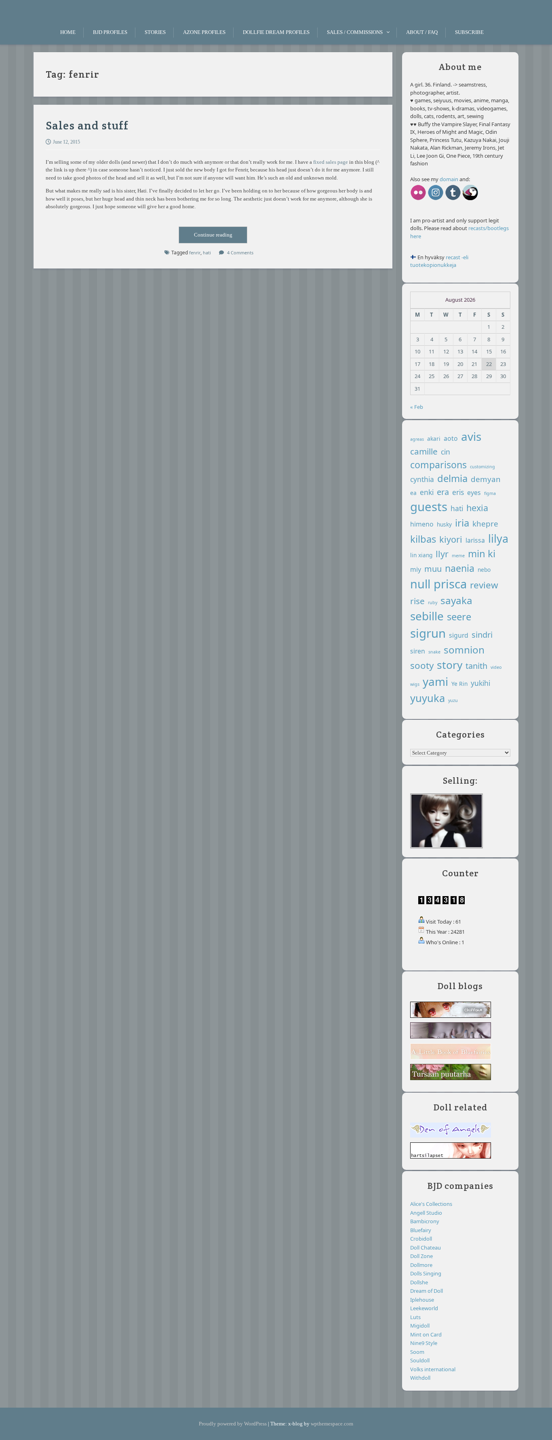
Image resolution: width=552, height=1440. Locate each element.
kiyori (450, 539)
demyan (486, 479)
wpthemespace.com (332, 1424)
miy (415, 569)
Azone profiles (204, 32)
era (443, 491)
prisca (450, 584)
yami (435, 681)
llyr (442, 554)
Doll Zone (421, 1256)
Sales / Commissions (355, 32)
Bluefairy (420, 1230)
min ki (481, 553)
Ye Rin (459, 683)
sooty (422, 665)
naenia (459, 568)
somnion (464, 649)
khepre (485, 523)
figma (490, 493)
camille (424, 451)
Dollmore (421, 1265)
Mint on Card (426, 1334)
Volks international (432, 1369)
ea (413, 493)
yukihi (480, 683)
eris (458, 492)
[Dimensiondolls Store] (470, 199)
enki (427, 492)
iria (462, 522)
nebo (484, 569)
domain (449, 179)
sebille (427, 616)
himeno (422, 524)
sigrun (428, 633)
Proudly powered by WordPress (233, 1424)
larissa (475, 540)
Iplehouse (422, 1299)
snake (434, 652)
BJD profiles (110, 32)
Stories (155, 32)
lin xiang (421, 555)
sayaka (456, 600)
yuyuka (427, 698)
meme (458, 555)
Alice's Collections (431, 1203)
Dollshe (419, 1282)
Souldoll (420, 1360)
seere (459, 616)
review (484, 585)
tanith (476, 665)
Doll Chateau (425, 1247)
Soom (417, 1351)
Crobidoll (421, 1238)
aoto (451, 438)
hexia (477, 508)
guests (428, 507)
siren (417, 651)
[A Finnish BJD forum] (450, 1157)
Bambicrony (424, 1221)
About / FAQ (422, 32)
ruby (432, 602)
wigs (414, 684)
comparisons (438, 464)
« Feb (416, 406)
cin (445, 452)
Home (68, 32)
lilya (498, 538)
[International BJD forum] (450, 1136)
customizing (482, 466)
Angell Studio (426, 1212)
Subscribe (469, 32)
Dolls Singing (425, 1273)
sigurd (458, 635)
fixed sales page (330, 162)
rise (417, 601)
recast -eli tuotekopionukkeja (439, 261)
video (496, 667)
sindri (482, 634)
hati (457, 508)
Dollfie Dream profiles (276, 32)
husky (444, 524)
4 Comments (240, 253)
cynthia (422, 479)
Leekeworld (424, 1308)
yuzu (453, 700)
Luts (415, 1317)
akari (433, 438)
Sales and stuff (87, 125)
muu (433, 568)
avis (471, 436)
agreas (417, 439)
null (420, 584)
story (449, 665)
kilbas (423, 539)
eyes (474, 492)
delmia (452, 478)
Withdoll (420, 1377)
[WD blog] (453, 199)
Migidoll (420, 1325)
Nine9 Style (423, 1343)
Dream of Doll (426, 1290)
